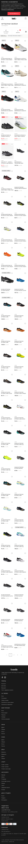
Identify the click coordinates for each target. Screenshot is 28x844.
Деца (3, 749)
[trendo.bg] (14, 18)
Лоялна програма (5, 719)
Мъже (3, 737)
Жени (3, 724)
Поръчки (3, 715)
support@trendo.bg (5, 810)
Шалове (3, 775)
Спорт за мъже (5, 766)
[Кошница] (25, 18)
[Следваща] (21, 654)
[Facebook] (2, 677)
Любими (3, 717)
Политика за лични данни (7, 702)
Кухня (2, 795)
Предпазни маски (5, 787)
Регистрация (4, 712)
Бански (3, 733)
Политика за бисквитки (6, 704)
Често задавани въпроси (7, 690)
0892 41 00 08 (5, 807)
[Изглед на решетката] (26, 32)
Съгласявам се (14, 13)
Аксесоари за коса (5, 781)
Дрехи (2, 727)
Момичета (3, 754)
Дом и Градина (6, 793)
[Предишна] (6, 654)
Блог (2, 696)
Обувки (3, 729)
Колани (3, 789)
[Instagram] (5, 677)
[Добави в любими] (12, 41)
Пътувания (4, 698)
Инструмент (4, 800)
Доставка (3, 685)
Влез (2, 710)
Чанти (2, 785)
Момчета (3, 752)
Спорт (3, 762)
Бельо (2, 731)
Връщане (3, 688)
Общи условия (4, 700)
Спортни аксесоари (6, 768)
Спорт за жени (4, 764)
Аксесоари (4, 772)
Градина (3, 798)
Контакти (3, 683)
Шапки (3, 777)
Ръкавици (3, 779)
